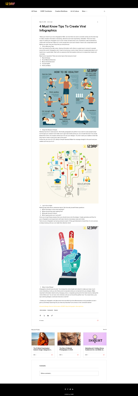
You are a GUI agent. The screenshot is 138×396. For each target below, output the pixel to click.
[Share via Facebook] (40, 315)
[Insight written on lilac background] (94, 338)
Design (56, 310)
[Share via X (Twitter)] (44, 315)
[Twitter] (70, 389)
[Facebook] (68, 389)
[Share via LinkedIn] (48, 315)
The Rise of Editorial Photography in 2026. (66, 349)
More (83, 11)
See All (105, 329)
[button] (104, 11)
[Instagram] (65, 389)
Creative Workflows (61, 11)
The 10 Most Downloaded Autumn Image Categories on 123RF (42, 349)
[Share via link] (52, 315)
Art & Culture (75, 11)
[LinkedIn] (72, 389)
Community (50, 310)
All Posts (34, 11)
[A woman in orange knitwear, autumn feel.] (43, 338)
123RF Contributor (46, 11)
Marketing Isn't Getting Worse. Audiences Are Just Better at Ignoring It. (94, 349)
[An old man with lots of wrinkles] (69, 338)
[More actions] (98, 22)
